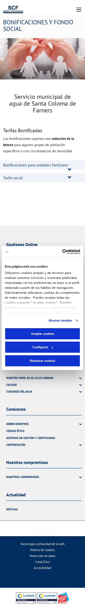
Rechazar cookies (42, 360)
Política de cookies (42, 550)
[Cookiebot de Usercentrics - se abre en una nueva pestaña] (62, 252)
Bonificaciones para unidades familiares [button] (35, 165)
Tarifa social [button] (13, 177)
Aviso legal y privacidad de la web (43, 544)
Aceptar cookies (42, 333)
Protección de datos (42, 556)
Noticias (12, 509)
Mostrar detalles (60, 320)
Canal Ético (42, 562)
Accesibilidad (42, 568)
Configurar (40, 347)
